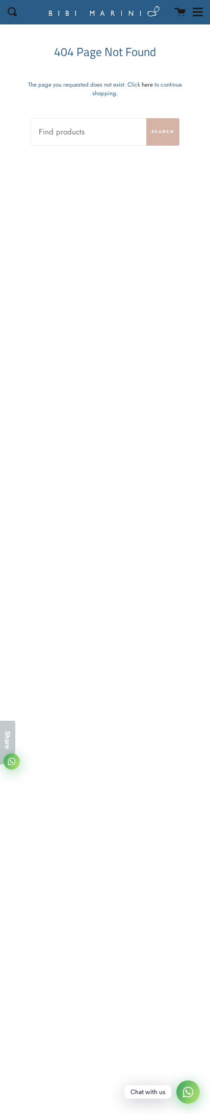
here (147, 84)
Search (162, 131)
